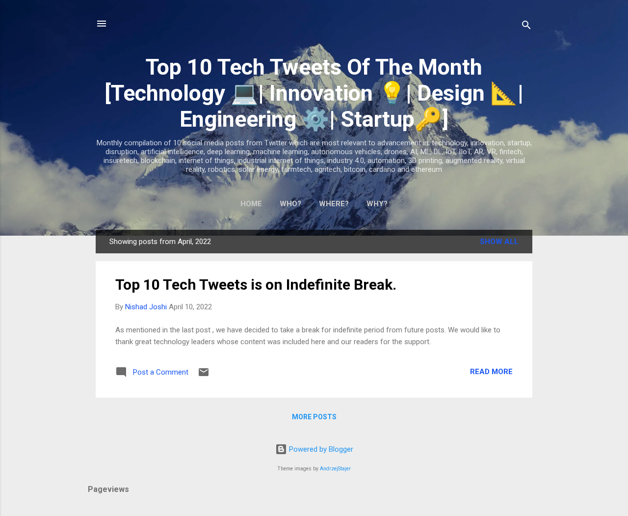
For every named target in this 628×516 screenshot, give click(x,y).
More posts (314, 417)
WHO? (290, 203)
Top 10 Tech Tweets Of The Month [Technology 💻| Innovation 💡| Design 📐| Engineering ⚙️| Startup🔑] (314, 93)
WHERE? (334, 203)
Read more (491, 371)
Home (251, 203)
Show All (499, 241)
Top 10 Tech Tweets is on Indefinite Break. (255, 284)
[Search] (526, 27)
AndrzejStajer (335, 468)
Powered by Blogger (320, 449)
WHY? (377, 203)
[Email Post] (203, 375)
